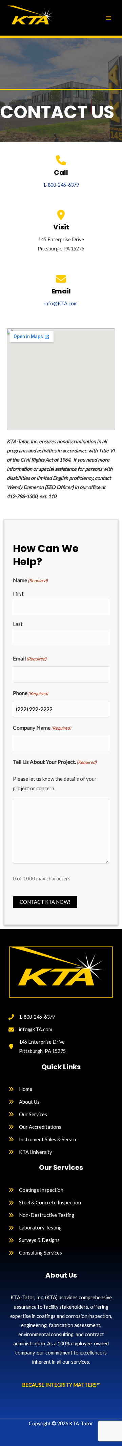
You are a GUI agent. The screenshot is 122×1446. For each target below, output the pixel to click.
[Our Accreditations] (34, 1127)
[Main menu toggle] (108, 17)
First (18, 594)
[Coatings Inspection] (35, 1190)
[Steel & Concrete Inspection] (44, 1202)
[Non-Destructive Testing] (41, 1215)
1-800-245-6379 (61, 185)
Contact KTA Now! (45, 902)
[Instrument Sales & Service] (43, 1139)
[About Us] (24, 1101)
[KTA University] (30, 1152)
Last (18, 624)
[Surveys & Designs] (34, 1240)
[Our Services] (27, 1114)
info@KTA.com (61, 303)
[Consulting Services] (35, 1252)
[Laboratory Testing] (35, 1227)
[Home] (20, 1089)
